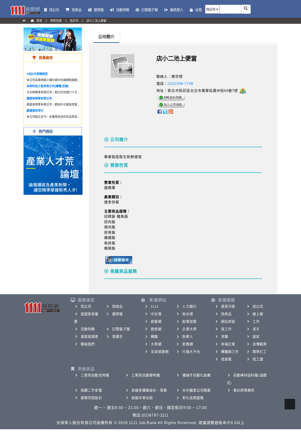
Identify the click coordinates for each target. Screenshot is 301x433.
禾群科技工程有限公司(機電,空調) (48, 86)
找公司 (86, 306)
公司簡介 (106, 37)
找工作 (226, 329)
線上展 (258, 314)
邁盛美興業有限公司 (39, 98)
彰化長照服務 (193, 398)
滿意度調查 (90, 337)
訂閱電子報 (121, 329)
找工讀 (258, 359)
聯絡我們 (88, 344)
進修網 (156, 329)
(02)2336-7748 (180, 84)
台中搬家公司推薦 (196, 390)
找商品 (117, 306)
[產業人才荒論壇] (53, 165)
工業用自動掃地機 (145, 375)
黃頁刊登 (228, 306)
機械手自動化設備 (196, 375)
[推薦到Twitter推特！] (165, 111)
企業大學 (189, 329)
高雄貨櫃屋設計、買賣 (149, 390)
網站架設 (228, 321)
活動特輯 (88, 329)
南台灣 (187, 314)
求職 (224, 337)
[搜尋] (246, 9)
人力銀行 (189, 306)
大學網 (156, 344)
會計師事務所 (244, 390)
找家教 (226, 359)
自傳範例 (260, 344)
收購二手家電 (91, 390)
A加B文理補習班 (37, 74)
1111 (154, 306)
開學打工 (260, 352)
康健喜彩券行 (35, 110)
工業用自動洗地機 (95, 375)
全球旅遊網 (160, 352)
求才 (256, 329)
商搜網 (156, 321)
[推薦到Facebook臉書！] (159, 111)
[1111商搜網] (25, 10)
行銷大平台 (191, 352)
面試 (256, 337)
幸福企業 (228, 344)
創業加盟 (189, 321)
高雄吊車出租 (142, 398)
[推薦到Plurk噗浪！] (171, 111)
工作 (256, 321)
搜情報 (117, 314)
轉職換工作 (230, 352)
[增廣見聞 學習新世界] (53, 39)
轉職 (154, 337)
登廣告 (117, 337)
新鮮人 (187, 337)
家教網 (187, 344)
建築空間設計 (91, 398)
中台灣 (156, 314)
